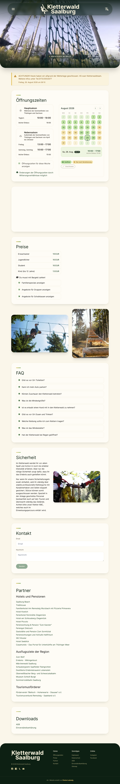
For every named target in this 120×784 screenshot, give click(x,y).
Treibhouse (21, 605)
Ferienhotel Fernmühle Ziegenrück (31, 615)
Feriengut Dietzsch (24, 628)
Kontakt (55, 763)
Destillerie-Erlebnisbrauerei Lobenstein (33, 670)
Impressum (75, 755)
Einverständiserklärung (26, 727)
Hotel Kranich (22, 611)
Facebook (93, 758)
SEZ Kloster (21, 638)
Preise (55, 758)
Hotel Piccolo (22, 621)
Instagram (93, 755)
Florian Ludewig (68, 780)
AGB (18, 724)
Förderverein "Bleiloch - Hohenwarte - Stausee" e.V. (39, 692)
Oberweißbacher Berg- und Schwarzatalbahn (36, 673)
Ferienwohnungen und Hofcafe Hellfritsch (34, 635)
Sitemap (74, 766)
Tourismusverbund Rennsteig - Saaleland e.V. (36, 695)
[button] (13, 9)
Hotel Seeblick (22, 641)
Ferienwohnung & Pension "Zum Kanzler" (34, 625)
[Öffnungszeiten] (60, 63)
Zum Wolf (20, 657)
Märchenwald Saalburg (26, 663)
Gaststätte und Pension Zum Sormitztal (33, 631)
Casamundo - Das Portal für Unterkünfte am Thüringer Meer (42, 644)
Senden (22, 566)
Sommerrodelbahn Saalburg (28, 680)
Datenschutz (76, 758)
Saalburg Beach (23, 602)
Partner (55, 761)
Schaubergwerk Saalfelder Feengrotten (33, 667)
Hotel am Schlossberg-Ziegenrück (31, 618)
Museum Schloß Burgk (26, 677)
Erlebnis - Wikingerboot (26, 660)
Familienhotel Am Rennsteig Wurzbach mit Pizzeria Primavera (43, 608)
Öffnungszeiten (58, 755)
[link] (12, 769)
